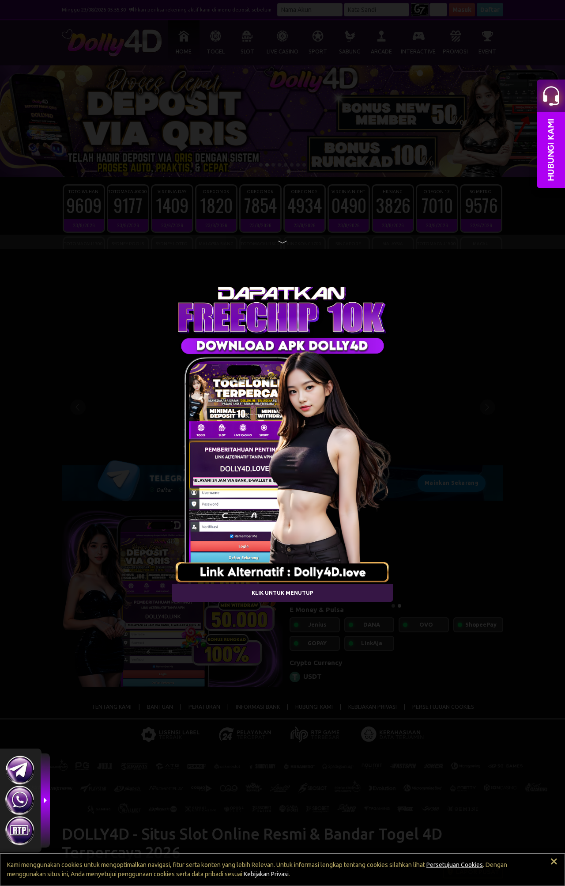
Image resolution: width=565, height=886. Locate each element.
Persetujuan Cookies (454, 864)
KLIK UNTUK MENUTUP (282, 593)
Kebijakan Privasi (266, 874)
